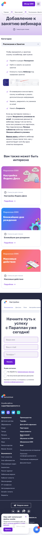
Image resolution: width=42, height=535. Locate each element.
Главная (6, 12)
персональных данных (26, 372)
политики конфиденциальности (13, 382)
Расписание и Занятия (13, 44)
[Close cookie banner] (26, 516)
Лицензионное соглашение (30, 450)
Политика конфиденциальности (28, 455)
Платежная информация (29, 459)
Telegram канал (22, 505)
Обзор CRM (28, 4)
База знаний (19, 12)
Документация (25, 463)
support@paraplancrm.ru (10, 406)
